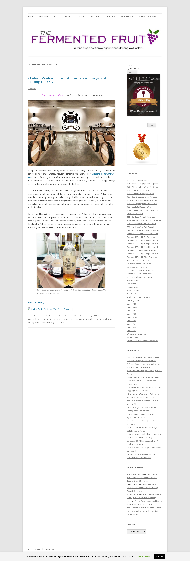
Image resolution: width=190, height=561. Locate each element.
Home (30, 16)
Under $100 (132, 307)
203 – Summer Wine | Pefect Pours (141, 223)
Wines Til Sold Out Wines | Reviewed (142, 340)
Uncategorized (133, 300)
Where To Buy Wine (147, 16)
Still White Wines (134, 290)
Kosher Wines (133, 280)
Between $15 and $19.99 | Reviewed (142, 240)
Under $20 (131, 314)
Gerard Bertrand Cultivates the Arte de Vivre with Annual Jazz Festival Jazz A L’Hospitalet (143, 380)
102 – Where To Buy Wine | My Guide (142, 187)
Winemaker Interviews (136, 334)
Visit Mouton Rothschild (102, 319)
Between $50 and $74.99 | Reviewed (142, 253)
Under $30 (131, 320)
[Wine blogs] (142, 163)
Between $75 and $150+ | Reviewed (142, 257)
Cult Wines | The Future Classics (140, 270)
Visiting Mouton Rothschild (39, 322)
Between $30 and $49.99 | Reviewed (142, 247)
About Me (43, 16)
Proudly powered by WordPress (41, 549)
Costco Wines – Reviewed (138, 267)
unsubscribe (135, 68)
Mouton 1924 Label (84, 319)
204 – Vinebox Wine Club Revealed (141, 227)
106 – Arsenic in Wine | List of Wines (142, 200)
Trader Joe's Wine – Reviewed (139, 297)
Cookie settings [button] (144, 556)
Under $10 (131, 304)
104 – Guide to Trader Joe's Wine (140, 193)
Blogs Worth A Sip (62, 16)
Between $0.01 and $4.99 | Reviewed (142, 233)
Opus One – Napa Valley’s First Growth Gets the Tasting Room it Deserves (142, 477)
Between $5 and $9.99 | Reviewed (141, 250)
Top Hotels (110, 16)
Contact (80, 16)
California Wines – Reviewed (139, 263)
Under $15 (131, 310)
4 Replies (32, 88)
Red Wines (131, 284)
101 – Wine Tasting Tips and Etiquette (142, 183)
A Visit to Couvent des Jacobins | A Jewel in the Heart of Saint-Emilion (144, 511)
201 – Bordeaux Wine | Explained (141, 217)
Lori (128, 501)
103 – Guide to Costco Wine (138, 190)
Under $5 (131, 324)
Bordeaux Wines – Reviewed (139, 260)
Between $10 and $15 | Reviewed (141, 237)
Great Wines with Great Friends (140, 273)
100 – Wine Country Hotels (138, 180)
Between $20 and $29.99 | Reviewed (142, 243)
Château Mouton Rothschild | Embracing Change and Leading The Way (67, 80)
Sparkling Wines (134, 287)
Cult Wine (94, 16)
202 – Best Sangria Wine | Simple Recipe (144, 220)
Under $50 (131, 327)
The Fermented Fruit (135, 474)
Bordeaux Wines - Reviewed (61, 316)
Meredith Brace (133, 494)
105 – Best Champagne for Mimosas (142, 197)
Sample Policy (127, 16)
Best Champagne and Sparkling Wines (143, 230)
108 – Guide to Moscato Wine (139, 207)
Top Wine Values (134, 294)
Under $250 (132, 317)
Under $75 (131, 330)
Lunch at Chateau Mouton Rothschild (59, 319)
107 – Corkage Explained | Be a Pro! (142, 203)
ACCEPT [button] (159, 556)
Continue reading (37, 302)
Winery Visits (79, 316)
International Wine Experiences (140, 277)
